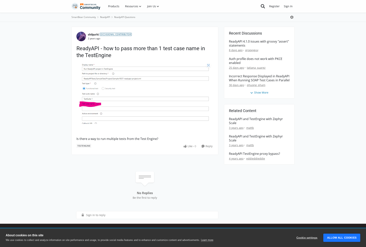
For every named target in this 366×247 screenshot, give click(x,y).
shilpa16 (93, 34)
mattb (250, 128)
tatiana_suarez (256, 67)
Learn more (207, 240)
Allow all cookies (341, 237)
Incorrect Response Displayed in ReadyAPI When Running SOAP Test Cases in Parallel (259, 78)
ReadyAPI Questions (124, 17)
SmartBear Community (83, 17)
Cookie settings (307, 237)
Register (274, 6)
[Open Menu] (292, 17)
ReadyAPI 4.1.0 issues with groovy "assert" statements (259, 44)
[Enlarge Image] (144, 93)
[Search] (263, 6)
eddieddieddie (255, 158)
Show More (261, 92)
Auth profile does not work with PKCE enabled (255, 61)
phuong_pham (256, 85)
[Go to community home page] (85, 6)
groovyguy (251, 50)
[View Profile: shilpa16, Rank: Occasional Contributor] (81, 36)
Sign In (288, 6)
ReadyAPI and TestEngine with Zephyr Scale (256, 121)
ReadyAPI (105, 17)
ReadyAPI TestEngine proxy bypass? (254, 154)
